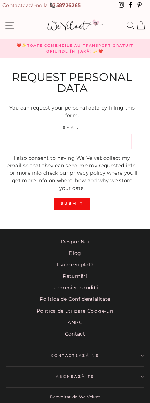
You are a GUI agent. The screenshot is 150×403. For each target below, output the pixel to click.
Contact (75, 334)
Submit (72, 203)
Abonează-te (75, 376)
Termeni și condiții (75, 287)
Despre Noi (75, 241)
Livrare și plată (75, 264)
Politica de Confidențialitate (75, 299)
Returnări (75, 276)
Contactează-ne (75, 355)
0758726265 (65, 5)
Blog (75, 253)
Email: (72, 127)
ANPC (75, 322)
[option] (75, 48)
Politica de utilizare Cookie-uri (75, 311)
